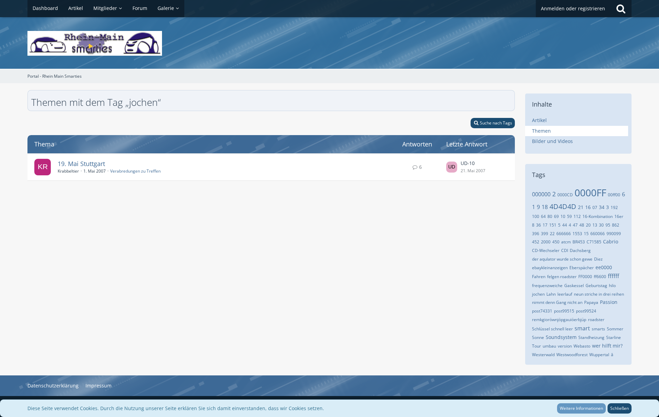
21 (580, 207)
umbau (549, 346)
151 (552, 225)
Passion (608, 302)
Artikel (539, 120)
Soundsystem (561, 337)
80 (549, 216)
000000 (541, 194)
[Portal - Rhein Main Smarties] (329, 43)
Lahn (551, 294)
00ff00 (614, 195)
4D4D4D (563, 206)
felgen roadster (562, 276)
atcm (566, 242)
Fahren (538, 276)
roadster (596, 319)
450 (555, 242)
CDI (564, 250)
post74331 (542, 311)
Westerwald (543, 355)
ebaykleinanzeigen (550, 268)
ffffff (613, 276)
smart (582, 328)
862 (615, 225)
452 (535, 242)
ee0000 (604, 267)
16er (618, 216)
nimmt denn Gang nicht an (557, 302)
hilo (612, 285)
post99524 (586, 311)
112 (577, 216)
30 (601, 225)
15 (586, 234)
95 (607, 225)
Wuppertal (599, 355)
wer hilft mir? (607, 345)
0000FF (590, 192)
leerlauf (564, 294)
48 (581, 225)
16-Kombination (597, 216)
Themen (541, 131)
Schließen (619, 408)
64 (543, 216)
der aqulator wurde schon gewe (562, 259)
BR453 (579, 242)
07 (594, 207)
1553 (577, 234)
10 (562, 216)
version (565, 346)
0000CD (565, 195)
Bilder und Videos (552, 141)
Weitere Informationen (581, 408)
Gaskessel (574, 285)
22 (552, 234)
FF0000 (585, 276)
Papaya (591, 302)
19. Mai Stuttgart (81, 164)
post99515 (564, 311)
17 (545, 225)
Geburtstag (596, 285)
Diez (598, 259)
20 (588, 225)
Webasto (582, 346)
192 (614, 207)
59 (569, 216)
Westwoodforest (572, 355)
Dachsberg (580, 250)
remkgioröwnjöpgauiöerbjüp (559, 319)
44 (564, 225)
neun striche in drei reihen (599, 294)
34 (601, 207)
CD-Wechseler (545, 250)
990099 (613, 234)
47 (575, 225)
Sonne (538, 337)
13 (594, 225)
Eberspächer (581, 268)
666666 (563, 234)
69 (556, 216)
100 (535, 216)
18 (545, 207)
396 (535, 234)
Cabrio (610, 241)
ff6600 (600, 276)
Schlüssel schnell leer (552, 329)
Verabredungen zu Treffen (135, 171)
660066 (597, 234)
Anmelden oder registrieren (573, 8)
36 (538, 225)
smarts (598, 329)
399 (544, 234)
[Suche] (621, 8)
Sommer (615, 329)
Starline (613, 337)
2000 (546, 242)
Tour (536, 346)
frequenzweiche (547, 285)
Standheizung (591, 337)
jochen (538, 294)
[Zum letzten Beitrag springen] (451, 167)
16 (588, 207)
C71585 (594, 242)
